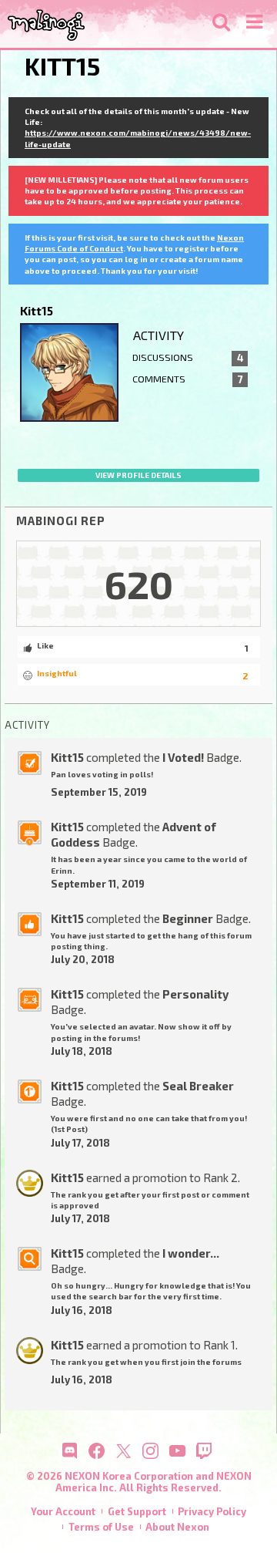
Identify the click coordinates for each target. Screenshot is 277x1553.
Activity (158, 335)
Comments (187, 379)
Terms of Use (101, 1527)
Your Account (63, 1511)
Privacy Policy (212, 1511)
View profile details (138, 475)
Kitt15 (67, 757)
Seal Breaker (198, 1086)
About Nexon (177, 1527)
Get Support (137, 1511)
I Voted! (183, 757)
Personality (195, 994)
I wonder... (190, 1253)
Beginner (187, 918)
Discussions (187, 358)
